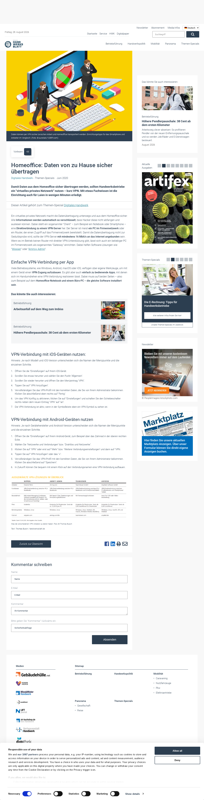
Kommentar (17, 604)
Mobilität (155, 43)
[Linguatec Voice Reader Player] (27, 151)
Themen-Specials (190, 43)
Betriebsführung (114, 43)
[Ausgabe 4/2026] (167, 208)
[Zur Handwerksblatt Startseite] (14, 44)
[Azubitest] (35, 702)
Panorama (170, 43)
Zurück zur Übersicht (31, 543)
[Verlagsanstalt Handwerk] (35, 730)
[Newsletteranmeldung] (167, 372)
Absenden (109, 639)
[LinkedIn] (112, 544)
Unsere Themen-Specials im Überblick (167, 325)
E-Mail (14, 588)
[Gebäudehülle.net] (35, 674)
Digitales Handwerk (76, 205)
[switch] (58, 793)
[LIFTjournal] (35, 711)
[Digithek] (35, 742)
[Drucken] (118, 544)
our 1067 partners (28, 754)
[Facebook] (106, 544)
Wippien (16, 249)
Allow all (177, 750)
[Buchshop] (35, 720)
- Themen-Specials (32, 178)
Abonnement (157, 27)
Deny (177, 760)
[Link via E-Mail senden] (124, 544)
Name (14, 572)
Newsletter (142, 27)
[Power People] (35, 683)
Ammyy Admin (37, 249)
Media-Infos (174, 27)
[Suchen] (192, 34)
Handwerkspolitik (136, 43)
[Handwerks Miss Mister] (35, 693)
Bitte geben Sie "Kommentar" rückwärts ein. (33, 620)
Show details (132, 793)
